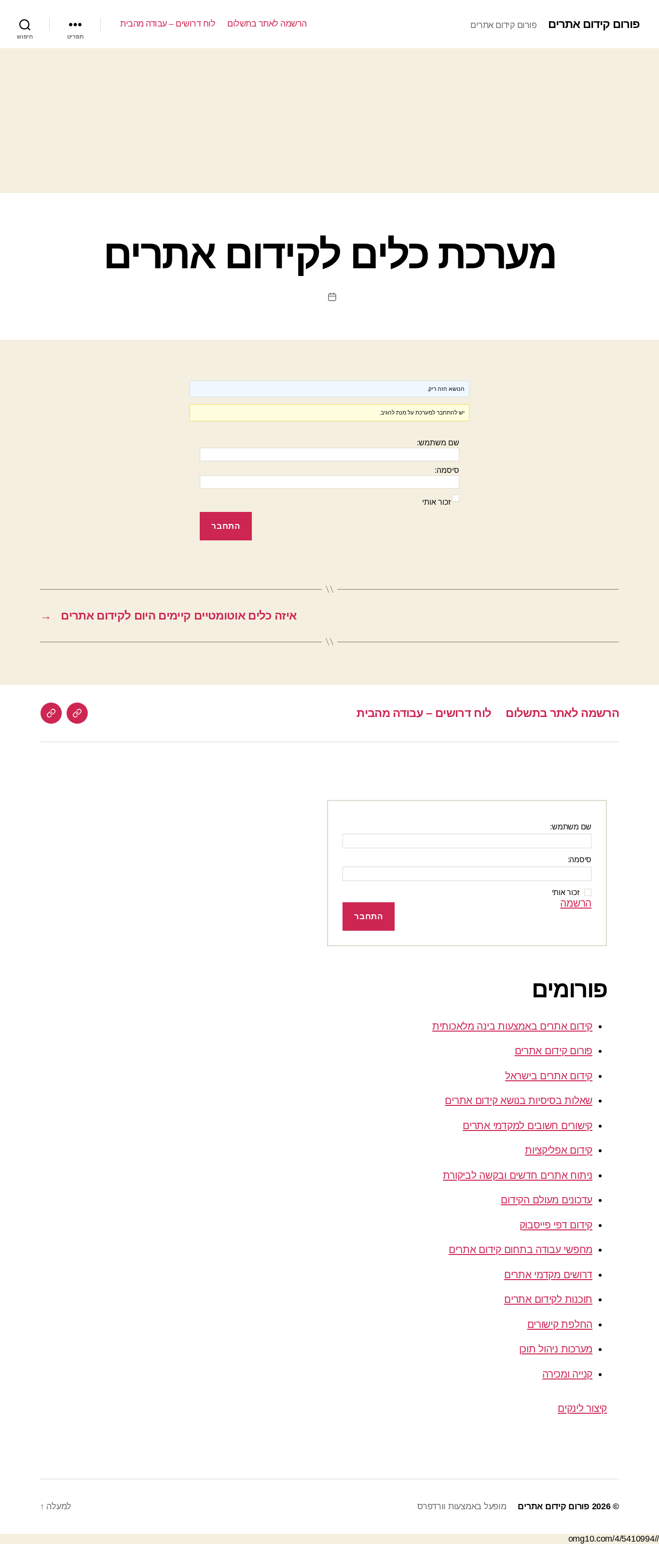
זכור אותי (436, 502)
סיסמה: (447, 470)
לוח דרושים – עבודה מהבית (167, 23)
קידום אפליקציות (558, 1150)
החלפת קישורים (560, 1324)
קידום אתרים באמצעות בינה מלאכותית (512, 1026)
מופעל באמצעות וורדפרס (461, 1506)
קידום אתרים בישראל (548, 1075)
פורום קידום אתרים (594, 24)
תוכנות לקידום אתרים (548, 1299)
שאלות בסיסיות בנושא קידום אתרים (518, 1100)
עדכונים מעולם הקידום (546, 1199)
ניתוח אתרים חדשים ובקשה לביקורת (517, 1175)
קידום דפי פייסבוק (556, 1224)
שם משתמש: (438, 443)
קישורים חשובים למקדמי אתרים (527, 1125)
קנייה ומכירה (567, 1373)
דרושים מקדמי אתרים (548, 1274)
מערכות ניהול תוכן (555, 1348)
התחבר (225, 526)
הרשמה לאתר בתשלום (267, 23)
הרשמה (575, 903)
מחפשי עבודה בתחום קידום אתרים (520, 1249)
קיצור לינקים (582, 1408)
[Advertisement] (329, 120)
